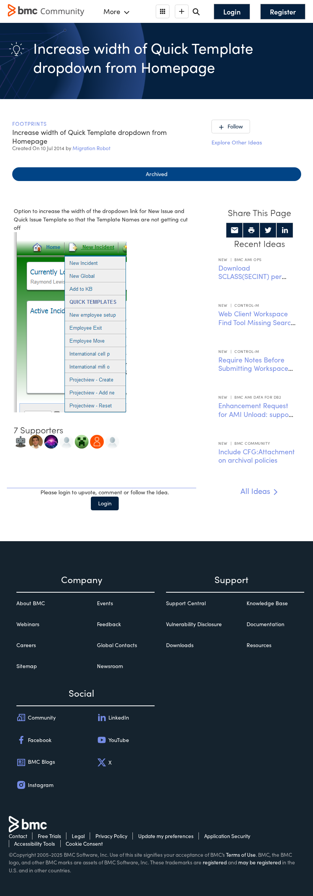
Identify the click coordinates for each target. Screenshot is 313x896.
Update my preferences (166, 836)
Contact (18, 836)
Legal (78, 836)
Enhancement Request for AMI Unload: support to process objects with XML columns (256, 418)
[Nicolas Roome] (82, 441)
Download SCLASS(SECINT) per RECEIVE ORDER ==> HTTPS (250, 280)
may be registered (259, 862)
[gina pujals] (97, 441)
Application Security (227, 836)
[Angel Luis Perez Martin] (112, 441)
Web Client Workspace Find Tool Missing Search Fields (256, 322)
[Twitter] (268, 230)
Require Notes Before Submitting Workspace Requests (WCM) (253, 368)
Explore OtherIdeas (236, 142)
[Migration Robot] (20, 441)
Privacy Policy (111, 836)
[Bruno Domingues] (36, 441)
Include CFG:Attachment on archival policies (256, 456)
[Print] (251, 230)
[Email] (234, 230)
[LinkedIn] (285, 230)
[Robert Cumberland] (51, 441)
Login (104, 503)
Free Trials (49, 836)
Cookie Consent (84, 843)
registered (215, 862)
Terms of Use (241, 854)
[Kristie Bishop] (66, 441)
